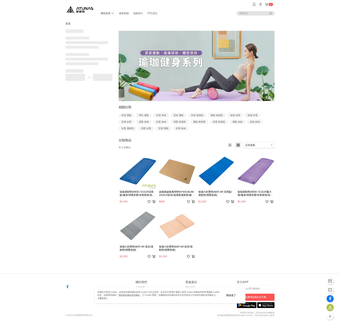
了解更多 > (102, 298)
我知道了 (231, 295)
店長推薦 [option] (250, 145)
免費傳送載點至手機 (255, 297)
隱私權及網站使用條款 (129, 295)
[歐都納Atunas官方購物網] (80, 9)
